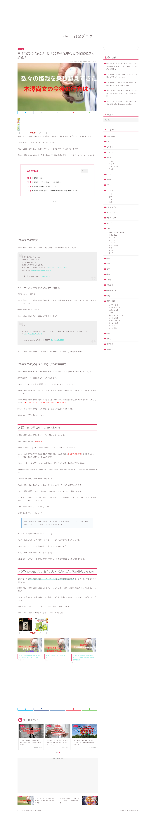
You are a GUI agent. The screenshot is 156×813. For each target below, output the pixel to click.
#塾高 (65, 267)
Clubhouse (110, 136)
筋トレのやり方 (114, 320)
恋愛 (110, 197)
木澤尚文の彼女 (38, 178)
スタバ (111, 164)
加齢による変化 (114, 310)
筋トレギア (113, 325)
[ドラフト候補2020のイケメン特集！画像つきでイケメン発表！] (30, 645)
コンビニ (112, 161)
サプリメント (113, 305)
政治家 (111, 250)
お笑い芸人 (113, 235)
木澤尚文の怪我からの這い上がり (44, 186)
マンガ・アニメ (112, 218)
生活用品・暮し (112, 290)
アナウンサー (113, 240)
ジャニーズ (113, 242)
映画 (108, 274)
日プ (108, 269)
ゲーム (109, 174)
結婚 (110, 202)
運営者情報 (38, 810)
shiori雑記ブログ (78, 36)
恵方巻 (111, 169)
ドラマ (109, 185)
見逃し (109, 339)
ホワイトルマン (114, 307)
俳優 (110, 248)
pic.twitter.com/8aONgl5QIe (41, 270)
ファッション (111, 212)
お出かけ (109, 152)
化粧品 (111, 313)
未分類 (109, 280)
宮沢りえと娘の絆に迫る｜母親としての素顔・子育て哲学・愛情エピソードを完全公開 (121, 93)
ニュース (109, 190)
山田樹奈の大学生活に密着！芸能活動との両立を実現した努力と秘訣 (121, 76)
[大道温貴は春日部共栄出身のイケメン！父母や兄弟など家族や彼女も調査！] (83, 645)
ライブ (109, 223)
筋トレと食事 (113, 318)
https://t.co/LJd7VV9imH (33, 334)
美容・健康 (110, 301)
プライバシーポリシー (25, 810)
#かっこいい (51, 267)
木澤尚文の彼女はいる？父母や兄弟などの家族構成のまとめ (55, 190)
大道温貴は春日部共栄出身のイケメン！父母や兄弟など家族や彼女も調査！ (83, 658)
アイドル (112, 237)
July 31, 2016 (47, 276)
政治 (110, 199)
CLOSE (84, 170)
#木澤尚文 (59, 267)
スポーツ (21, 49)
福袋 (108, 296)
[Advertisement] (63, 15)
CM (107, 141)
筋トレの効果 (113, 323)
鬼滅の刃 (109, 349)
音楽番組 (109, 344)
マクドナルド (113, 166)
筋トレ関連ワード (115, 328)
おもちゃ (109, 147)
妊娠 (110, 194)
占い (108, 258)
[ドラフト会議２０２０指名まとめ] (56, 645)
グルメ (109, 157)
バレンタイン (111, 207)
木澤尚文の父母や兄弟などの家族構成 (46, 182)
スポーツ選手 (113, 245)
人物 (108, 228)
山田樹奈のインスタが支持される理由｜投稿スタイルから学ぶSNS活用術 (121, 84)
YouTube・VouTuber (116, 232)
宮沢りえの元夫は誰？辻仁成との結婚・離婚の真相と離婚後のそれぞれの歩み (121, 103)
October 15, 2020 (57, 340)
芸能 (108, 333)
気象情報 (109, 285)
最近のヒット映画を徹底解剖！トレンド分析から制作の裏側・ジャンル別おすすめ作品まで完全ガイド (121, 66)
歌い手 (111, 253)
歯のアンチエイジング (117, 315)
